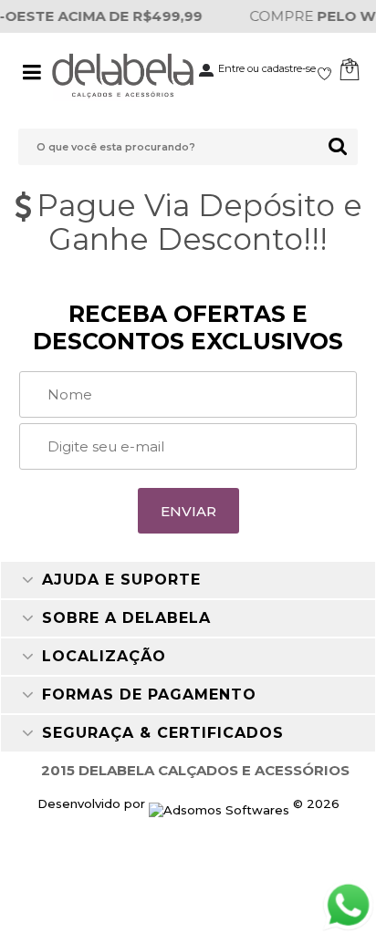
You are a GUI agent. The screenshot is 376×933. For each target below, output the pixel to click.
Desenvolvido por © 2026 (188, 803)
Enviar (188, 511)
